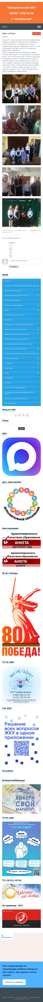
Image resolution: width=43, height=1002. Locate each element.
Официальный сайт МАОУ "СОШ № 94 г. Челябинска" (21, 8)
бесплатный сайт (19, 999)
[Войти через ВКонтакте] (10, 249)
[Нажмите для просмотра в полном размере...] (21, 89)
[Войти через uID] (10, 245)
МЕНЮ (4, 27)
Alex (24, 230)
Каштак (5, 37)
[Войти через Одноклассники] (10, 256)
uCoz (27, 999)
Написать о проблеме (14, 982)
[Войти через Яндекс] (10, 252)
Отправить (14, 267)
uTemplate (31, 997)
